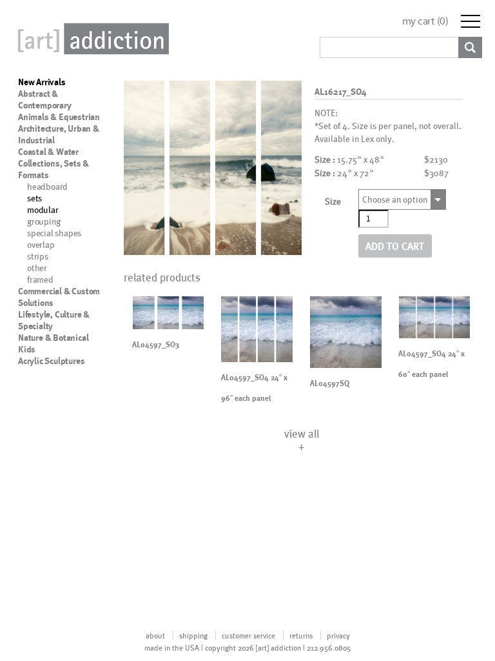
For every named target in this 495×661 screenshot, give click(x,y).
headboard (47, 186)
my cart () (425, 20)
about (155, 635)
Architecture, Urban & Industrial (58, 134)
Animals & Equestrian (59, 117)
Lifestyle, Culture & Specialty (54, 320)
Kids (26, 349)
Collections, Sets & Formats (53, 169)
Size (333, 201)
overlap (41, 244)
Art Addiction (91, 39)
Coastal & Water (48, 152)
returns (301, 635)
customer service (248, 635)
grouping (43, 221)
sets (34, 197)
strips (37, 255)
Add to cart (394, 245)
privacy (338, 635)
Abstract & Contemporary (45, 99)
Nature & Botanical (53, 337)
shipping (193, 635)
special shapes (54, 232)
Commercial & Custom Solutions (59, 297)
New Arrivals (42, 82)
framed (40, 279)
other (37, 267)
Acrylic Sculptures (51, 361)
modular (43, 209)
